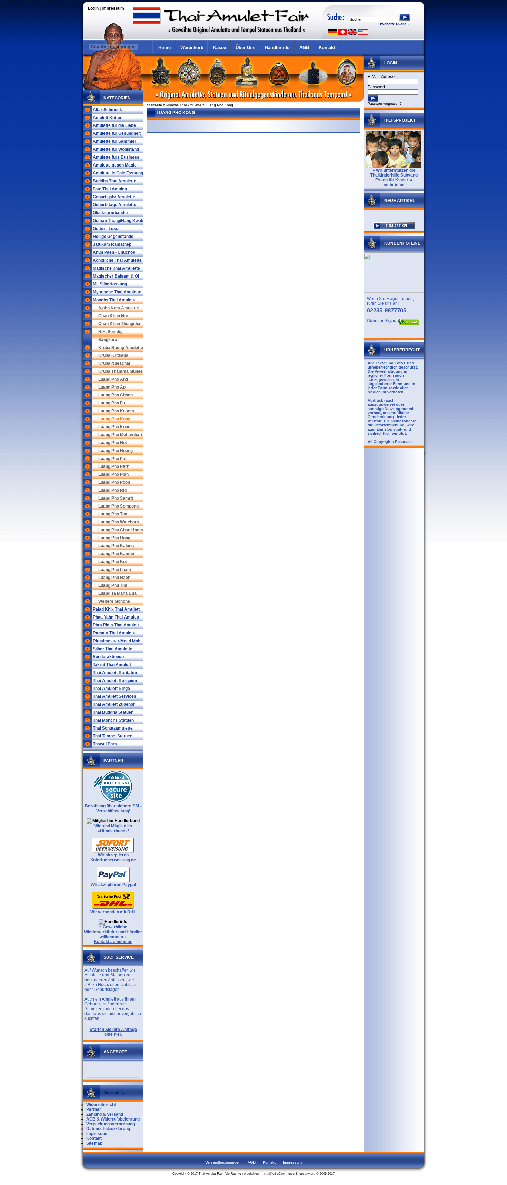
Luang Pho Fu (111, 403)
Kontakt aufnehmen (113, 941)
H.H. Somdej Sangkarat (110, 335)
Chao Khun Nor (113, 315)
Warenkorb (191, 47)
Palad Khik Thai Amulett (116, 609)
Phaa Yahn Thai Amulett (116, 617)
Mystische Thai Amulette (117, 292)
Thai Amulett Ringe (111, 688)
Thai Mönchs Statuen (113, 720)
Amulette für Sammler (114, 141)
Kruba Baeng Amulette (120, 347)
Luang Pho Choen (115, 395)
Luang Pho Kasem (116, 411)
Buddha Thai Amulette (114, 181)
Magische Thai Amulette (116, 268)
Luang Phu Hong (114, 537)
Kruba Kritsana (113, 355)
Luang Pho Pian (113, 474)
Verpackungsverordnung (110, 1124)
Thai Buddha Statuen (113, 712)
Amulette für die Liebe (114, 125)
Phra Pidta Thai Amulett (116, 625)
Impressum (113, 8)
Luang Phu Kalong (116, 545)
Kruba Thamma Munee (120, 371)
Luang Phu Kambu (116, 553)
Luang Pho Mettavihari (120, 434)
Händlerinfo (277, 47)
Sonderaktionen (108, 656)
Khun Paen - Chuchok (114, 252)
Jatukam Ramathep (112, 244)
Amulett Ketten (107, 117)
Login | (95, 8)
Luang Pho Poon (114, 482)
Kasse (219, 47)
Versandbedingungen (222, 1162)
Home (164, 47)
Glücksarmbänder (110, 212)
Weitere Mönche (114, 601)
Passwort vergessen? (385, 104)
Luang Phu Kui (112, 561)
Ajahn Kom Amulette (118, 307)
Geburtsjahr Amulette (114, 196)
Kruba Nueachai (114, 363)
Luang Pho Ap (112, 387)
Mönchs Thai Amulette (115, 300)
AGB (304, 47)
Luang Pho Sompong (118, 506)
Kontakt (327, 47)
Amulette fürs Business (116, 157)
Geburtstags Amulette (114, 204)
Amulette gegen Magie (115, 165)
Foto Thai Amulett (110, 189)
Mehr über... (114, 1092)
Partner (93, 1109)
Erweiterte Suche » (394, 24)
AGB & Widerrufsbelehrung (113, 1119)
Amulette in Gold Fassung (118, 173)
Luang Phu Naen (114, 577)
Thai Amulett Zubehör (114, 704)
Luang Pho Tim (112, 514)
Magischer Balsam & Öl (116, 276)
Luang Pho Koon (114, 426)
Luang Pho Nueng (115, 450)
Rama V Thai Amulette (115, 633)
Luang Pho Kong (114, 418)
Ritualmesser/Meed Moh (116, 641)
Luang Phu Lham (114, 569)
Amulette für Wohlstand (116, 149)
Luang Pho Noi (112, 442)
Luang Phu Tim (112, 585)
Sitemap (94, 1143)
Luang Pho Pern (113, 466)
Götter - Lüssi (106, 228)
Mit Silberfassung (110, 284)
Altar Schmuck (107, 109)
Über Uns (245, 47)
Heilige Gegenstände (113, 236)
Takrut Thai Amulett (112, 664)
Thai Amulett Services (114, 696)
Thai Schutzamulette (113, 728)
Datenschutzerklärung (108, 1128)
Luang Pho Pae (113, 458)
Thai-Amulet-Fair (210, 1173)
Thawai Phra (105, 744)
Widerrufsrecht (101, 1104)
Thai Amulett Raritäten (115, 672)
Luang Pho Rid (112, 490)
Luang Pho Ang (113, 379)
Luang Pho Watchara (118, 522)
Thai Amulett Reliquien (115, 680)
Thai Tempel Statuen (112, 736)
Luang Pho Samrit (115, 498)
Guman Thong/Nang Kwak (118, 220)
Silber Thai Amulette (112, 648)
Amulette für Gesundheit (117, 133)
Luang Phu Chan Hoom (120, 530)
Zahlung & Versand (104, 1114)
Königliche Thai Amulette (117, 260)
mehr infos (394, 184)
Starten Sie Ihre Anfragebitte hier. (113, 1032)
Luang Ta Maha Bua (117, 593)
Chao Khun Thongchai (119, 323)
